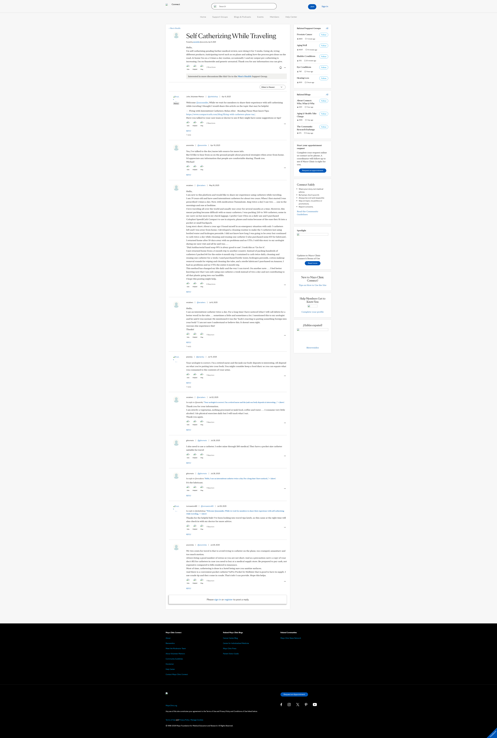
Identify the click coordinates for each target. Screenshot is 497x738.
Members (274, 16)
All (327, 28)
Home (203, 16)
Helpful (195, 69)
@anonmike (202, 102)
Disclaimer (170, 664)
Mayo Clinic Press (229, 648)
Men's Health (174, 28)
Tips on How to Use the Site (312, 285)
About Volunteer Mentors (175, 654)
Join (312, 6)
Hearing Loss (303, 77)
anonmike (200, 42)
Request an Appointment (294, 694)
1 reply (188, 135)
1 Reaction (210, 335)
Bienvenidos (312, 347)
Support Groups (220, 16)
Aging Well (302, 45)
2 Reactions (211, 67)
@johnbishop (213, 97)
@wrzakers (201, 185)
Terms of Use (171, 720)
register (228, 599)
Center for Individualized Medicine (236, 643)
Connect (175, 4)
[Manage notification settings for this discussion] (280, 67)
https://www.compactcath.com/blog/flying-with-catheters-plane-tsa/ (220, 114)
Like (188, 69)
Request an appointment (312, 170)
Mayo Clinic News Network (290, 638)
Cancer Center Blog (230, 638)
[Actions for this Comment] (285, 124)
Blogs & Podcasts (242, 16)
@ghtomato (202, 440)
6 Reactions (210, 284)
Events (260, 16)
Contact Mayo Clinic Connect (177, 674)
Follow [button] (323, 35)
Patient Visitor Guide (231, 654)
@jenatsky (200, 357)
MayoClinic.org (171, 705)
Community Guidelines (174, 659)
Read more (312, 263)
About (168, 638)
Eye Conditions (304, 67)
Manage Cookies (197, 720)
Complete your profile (312, 311)
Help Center (291, 16)
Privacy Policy (184, 720)
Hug (201, 69)
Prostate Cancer (304, 34)
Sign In (325, 6)
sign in (217, 599)
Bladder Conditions (306, 56)
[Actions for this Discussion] (285, 68)
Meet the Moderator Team (176, 648)
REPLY (188, 131)
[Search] (214, 6)
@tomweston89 (207, 506)
